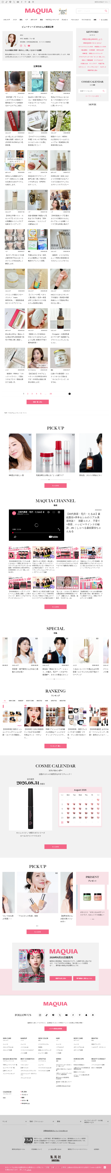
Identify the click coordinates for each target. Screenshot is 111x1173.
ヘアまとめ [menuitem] (59, 1050)
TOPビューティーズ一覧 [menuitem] (10, 1064)
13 (86, 808)
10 (68, 808)
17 (68, 813)
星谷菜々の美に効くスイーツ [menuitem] (64, 1082)
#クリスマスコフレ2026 (86, 46)
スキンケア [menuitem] (6, 19)
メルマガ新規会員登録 (55, 1028)
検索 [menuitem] (4, 1097)
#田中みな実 (100, 50)
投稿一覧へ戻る (37, 402)
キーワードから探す (92, 96)
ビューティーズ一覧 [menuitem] (9, 1067)
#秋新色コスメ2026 (100, 46)
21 (92, 813)
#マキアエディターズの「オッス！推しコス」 (92, 57)
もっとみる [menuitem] (104, 19)
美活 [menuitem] (41, 19)
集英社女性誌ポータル (101, 2)
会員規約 (96, 1149)
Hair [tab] (46, 701)
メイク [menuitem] (15, 19)
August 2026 (80, 790)
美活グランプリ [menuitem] (96, 1044)
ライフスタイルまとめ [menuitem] (44, 1067)
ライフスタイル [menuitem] (86, 19)
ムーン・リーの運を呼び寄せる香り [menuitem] (81, 1075)
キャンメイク (21, 833)
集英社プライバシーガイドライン (77, 1149)
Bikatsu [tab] (39, 701)
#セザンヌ (103, 67)
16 (62, 813)
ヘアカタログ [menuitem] (60, 1047)
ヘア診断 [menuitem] (58, 1053)
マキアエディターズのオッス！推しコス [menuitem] (64, 1065)
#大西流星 (92, 50)
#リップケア (93, 63)
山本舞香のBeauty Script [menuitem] (63, 1086)
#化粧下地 (101, 63)
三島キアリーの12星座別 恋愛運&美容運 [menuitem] (82, 1068)
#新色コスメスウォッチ (96, 53)
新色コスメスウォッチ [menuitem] (44, 1050)
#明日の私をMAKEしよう (92, 39)
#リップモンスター (93, 67)
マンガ (4, 1121)
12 (80, 808)
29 (98, 817)
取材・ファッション (36, 1121)
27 (86, 817)
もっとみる (55, 485)
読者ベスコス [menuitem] (24, 1067)
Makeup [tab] (20, 701)
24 (68, 817)
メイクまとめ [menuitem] (24, 1047)
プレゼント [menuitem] (65, 19)
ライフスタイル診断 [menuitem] (44, 1070)
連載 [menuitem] (95, 19)
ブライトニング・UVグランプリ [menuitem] (29, 1074)
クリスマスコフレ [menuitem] (43, 1044)
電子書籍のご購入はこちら (84, 978)
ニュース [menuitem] (5, 1044)
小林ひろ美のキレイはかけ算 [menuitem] (64, 1069)
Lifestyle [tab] (54, 701)
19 (80, 813)
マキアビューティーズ (15, 413)
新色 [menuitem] (21, 19)
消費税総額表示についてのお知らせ (55, 1131)
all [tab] (5, 701)
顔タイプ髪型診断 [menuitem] (96, 1067)
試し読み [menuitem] (24, 1091)
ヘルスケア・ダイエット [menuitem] (98, 1047)
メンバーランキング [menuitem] (9, 1073)
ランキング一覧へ (55, 746)
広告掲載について (36, 1149)
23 (62, 817)
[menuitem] (11, 1039)
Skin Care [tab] (12, 701)
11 (74, 808)
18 (74, 813)
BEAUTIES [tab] (63, 701)
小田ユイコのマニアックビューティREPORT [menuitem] (64, 1074)
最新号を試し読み (61, 978)
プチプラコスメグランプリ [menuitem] (28, 1070)
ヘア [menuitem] (26, 19)
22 (98, 813)
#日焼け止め (84, 63)
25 (74, 817)
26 (51, 393)
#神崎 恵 (84, 53)
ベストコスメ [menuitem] (75, 19)
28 (92, 817)
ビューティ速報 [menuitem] (42, 1053)
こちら (73, 1143)
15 (98, 808)
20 (86, 813)
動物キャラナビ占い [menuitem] (79, 1072)
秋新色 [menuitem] (40, 1047)
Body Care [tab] (30, 701)
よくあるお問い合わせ (54, 1149)
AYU (21, 35)
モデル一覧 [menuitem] (24, 1100)
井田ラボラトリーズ (37, 833)
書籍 (58, 1121)
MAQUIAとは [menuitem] (25, 1103)
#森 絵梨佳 (84, 50)
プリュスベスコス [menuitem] (26, 1078)
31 (68, 822)
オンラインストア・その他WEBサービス (93, 1121)
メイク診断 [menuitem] (24, 1053)
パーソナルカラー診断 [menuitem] (97, 1064)
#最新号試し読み (92, 70)
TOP (5, 413)
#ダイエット (82, 67)
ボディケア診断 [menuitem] (78, 1050)
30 (62, 822)
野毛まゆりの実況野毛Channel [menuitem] (62, 1078)
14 (92, 808)
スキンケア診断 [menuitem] (7, 1050)
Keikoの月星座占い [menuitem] (79, 1064)
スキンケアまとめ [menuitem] (8, 1047)
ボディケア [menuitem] (34, 19)
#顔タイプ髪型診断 (87, 60)
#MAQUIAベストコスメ (92, 43)
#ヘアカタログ (98, 60)
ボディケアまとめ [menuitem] (79, 1047)
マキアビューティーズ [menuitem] (52, 19)
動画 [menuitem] (22, 1097)
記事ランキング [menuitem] (7, 1070)
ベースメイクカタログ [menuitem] (27, 1050)
